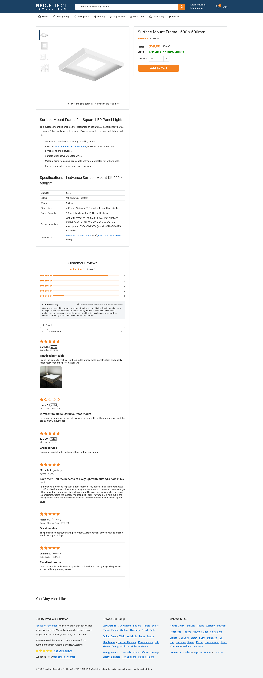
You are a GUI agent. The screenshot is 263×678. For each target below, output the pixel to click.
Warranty (210, 625)
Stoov (224, 642)
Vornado (198, 646)
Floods (114, 630)
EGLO (202, 637)
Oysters (124, 630)
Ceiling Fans (82, 16)
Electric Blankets (111, 656)
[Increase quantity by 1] (166, 58)
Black (142, 636)
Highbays (135, 630)
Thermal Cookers (130, 652)
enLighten (212, 637)
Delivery (191, 625)
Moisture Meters (139, 646)
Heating (101, 16)
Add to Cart (158, 68)
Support (175, 16)
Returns (208, 652)
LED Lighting (62, 16)
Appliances (119, 16)
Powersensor (212, 642)
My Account (196, 8)
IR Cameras (138, 16)
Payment (221, 625)
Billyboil (185, 637)
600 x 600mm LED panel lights (70, 146)
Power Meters (145, 642)
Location (218, 652)
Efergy (194, 637)
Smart (145, 630)
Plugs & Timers (146, 656)
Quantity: (142, 58)
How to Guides (200, 631)
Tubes (106, 630)
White (122, 636)
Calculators (216, 631)
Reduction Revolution (46, 625)
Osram (190, 642)
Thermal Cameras (127, 642)
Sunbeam (176, 646)
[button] (82, 275)
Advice (188, 652)
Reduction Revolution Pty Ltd (56, 669)
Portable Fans (129, 656)
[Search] (181, 7)
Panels (146, 625)
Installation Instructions (109, 235)
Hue (172, 642)
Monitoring (158, 16)
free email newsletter (64, 656)
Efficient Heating (149, 652)
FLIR (221, 637)
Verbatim (187, 646)
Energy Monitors (120, 646)
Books (188, 631)
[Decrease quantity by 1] (152, 58)
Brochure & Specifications (78, 235)
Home (44, 16)
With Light (132, 636)
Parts (152, 630)
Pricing (200, 625)
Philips (199, 642)
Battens (137, 625)
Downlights (125, 625)
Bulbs (155, 625)
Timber (150, 636)
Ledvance (181, 642)
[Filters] (43, 331)
